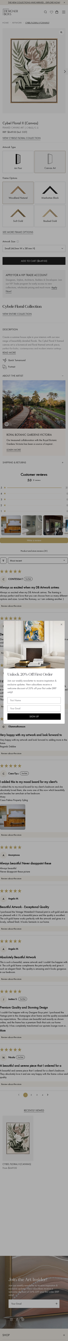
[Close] (61, 624)
